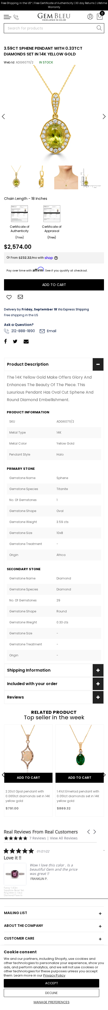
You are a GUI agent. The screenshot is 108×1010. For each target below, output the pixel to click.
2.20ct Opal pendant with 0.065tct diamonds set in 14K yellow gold (28, 796)
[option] (54, 114)
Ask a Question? (19, 324)
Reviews (15, 697)
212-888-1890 (22, 330)
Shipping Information (28, 670)
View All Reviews (64, 838)
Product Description (27, 364)
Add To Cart (28, 777)
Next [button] (101, 114)
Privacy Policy (54, 975)
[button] (89, 832)
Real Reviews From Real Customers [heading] (41, 832)
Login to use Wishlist (9, 297)
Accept (51, 983)
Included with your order (32, 684)
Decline (51, 993)
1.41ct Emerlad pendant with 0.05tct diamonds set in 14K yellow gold (78, 796)
